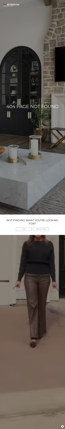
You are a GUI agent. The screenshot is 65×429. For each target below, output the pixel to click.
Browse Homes (41, 229)
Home (24, 229)
